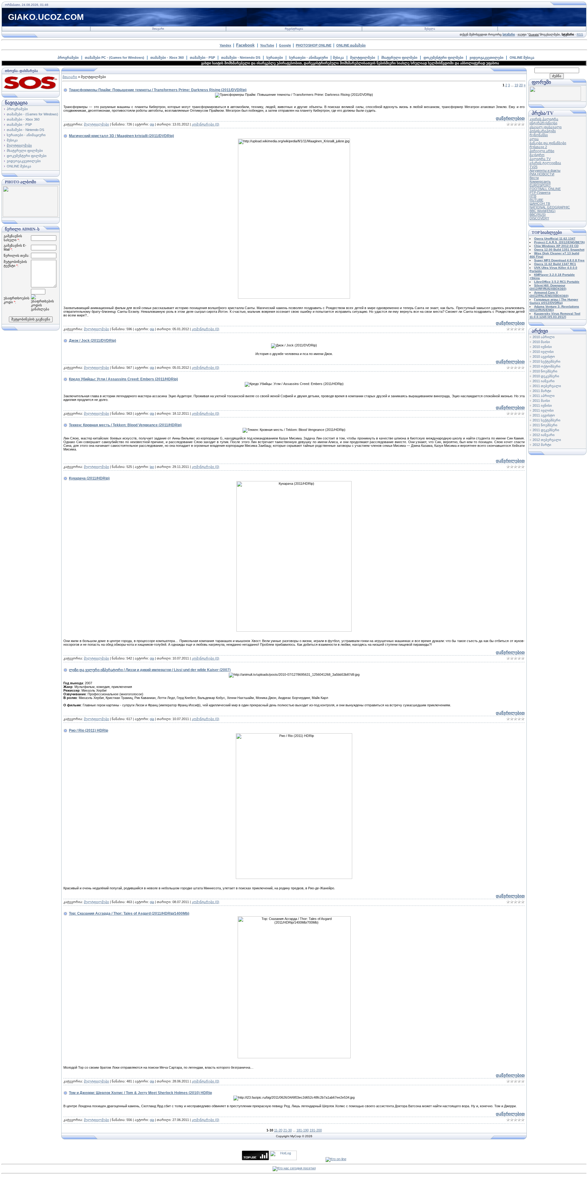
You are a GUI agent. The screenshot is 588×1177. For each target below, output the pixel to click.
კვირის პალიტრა (544, 119)
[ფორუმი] (555, 99)
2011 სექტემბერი (546, 420)
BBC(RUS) (538, 214)
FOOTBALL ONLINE (545, 189)
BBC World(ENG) (543, 211)
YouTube (267, 45)
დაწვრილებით (510, 118)
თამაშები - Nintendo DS (240, 57)
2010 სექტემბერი (546, 361)
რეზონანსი (539, 135)
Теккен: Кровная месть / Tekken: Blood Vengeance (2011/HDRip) (125, 425)
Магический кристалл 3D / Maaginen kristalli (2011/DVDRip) (121, 136)
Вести (534, 178)
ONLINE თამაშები (351, 45)
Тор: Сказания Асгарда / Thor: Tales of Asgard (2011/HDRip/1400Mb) (129, 913)
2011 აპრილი (544, 396)
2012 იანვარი (544, 435)
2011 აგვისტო (544, 415)
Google (285, 45)
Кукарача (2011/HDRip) (89, 478)
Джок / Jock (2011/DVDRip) (92, 340)
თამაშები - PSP (202, 57)
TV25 (533, 167)
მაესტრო (537, 155)
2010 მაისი (541, 342)
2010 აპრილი (544, 337)
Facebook (245, 45)
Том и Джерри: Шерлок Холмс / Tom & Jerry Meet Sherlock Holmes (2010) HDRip (140, 1093)
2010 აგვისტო (544, 356)
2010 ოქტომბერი (546, 366)
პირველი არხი (542, 151)
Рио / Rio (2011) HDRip (88, 730)
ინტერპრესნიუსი (543, 123)
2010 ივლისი (543, 351)
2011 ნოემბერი (545, 425)
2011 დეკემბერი (546, 430)
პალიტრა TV (540, 159)
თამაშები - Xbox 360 (167, 57)
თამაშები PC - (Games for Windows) (114, 57)
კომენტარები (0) (205, 124)
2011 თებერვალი (547, 386)
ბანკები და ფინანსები (548, 143)
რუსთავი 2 (538, 147)
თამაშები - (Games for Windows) (32, 114)
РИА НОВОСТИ (542, 174)
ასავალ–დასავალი (546, 127)
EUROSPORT (540, 185)
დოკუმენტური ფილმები (443, 57)
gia (152, 124)
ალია (534, 139)
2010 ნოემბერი (545, 371)
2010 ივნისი (542, 347)
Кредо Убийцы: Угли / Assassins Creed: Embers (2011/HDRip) (123, 379)
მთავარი (158, 28)
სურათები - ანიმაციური (308, 57)
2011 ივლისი (543, 410)
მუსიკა (338, 57)
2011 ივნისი (542, 405)
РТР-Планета (540, 192)
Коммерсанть (540, 181)
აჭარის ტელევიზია (545, 163)
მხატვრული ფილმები (399, 57)
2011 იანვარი (544, 381)
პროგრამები (68, 57)
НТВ (533, 196)
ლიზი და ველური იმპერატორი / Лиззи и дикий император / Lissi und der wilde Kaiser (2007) (150, 670)
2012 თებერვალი (547, 440)
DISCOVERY (539, 218)
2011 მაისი (541, 400)
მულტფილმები (362, 57)
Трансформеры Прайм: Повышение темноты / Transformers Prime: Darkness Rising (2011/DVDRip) (158, 90)
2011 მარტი (542, 391)
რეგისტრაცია (294, 28)
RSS (580, 34)
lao (152, 467)
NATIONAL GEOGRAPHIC (550, 207)
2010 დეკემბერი (546, 376)
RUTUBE (536, 200)
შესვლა (429, 28)
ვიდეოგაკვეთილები (486, 57)
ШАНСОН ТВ (540, 203)
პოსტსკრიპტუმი (543, 131)
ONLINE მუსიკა (522, 57)
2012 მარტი (542, 445)
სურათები (274, 57)
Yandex (225, 45)
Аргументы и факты (545, 170)
